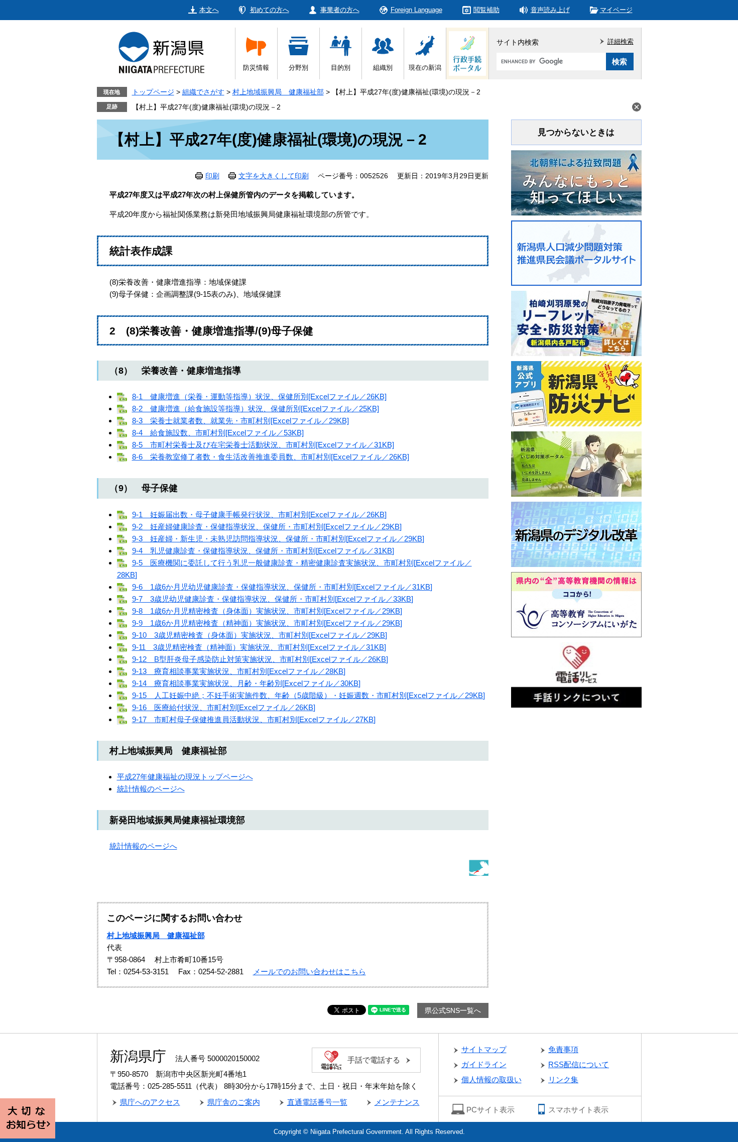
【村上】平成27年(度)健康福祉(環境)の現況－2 (206, 107)
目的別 (340, 67)
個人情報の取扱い (491, 1079)
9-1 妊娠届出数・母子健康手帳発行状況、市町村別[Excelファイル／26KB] (259, 514)
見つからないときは (576, 132)
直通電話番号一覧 (317, 1102)
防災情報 (256, 67)
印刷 (212, 176)
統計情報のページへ (151, 788)
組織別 (383, 67)
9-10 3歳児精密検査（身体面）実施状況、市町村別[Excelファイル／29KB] (259, 635)
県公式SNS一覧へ (453, 1010)
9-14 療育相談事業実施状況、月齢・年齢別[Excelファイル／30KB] (246, 683)
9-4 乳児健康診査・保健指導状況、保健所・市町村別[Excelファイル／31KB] (263, 550)
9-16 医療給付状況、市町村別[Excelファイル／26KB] (223, 707)
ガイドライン (484, 1064)
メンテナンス (397, 1102)
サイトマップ (484, 1049)
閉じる (636, 106)
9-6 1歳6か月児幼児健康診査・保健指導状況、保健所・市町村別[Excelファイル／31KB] (282, 587)
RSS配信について (578, 1064)
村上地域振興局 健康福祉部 (278, 92)
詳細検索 (620, 41)
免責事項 (563, 1049)
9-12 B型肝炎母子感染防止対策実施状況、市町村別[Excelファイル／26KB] (260, 659)
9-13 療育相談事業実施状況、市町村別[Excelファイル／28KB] (238, 671)
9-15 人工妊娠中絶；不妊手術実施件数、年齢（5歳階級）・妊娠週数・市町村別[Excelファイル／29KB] (308, 695)
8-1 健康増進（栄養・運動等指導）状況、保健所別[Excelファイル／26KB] (259, 396)
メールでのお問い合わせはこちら (309, 971)
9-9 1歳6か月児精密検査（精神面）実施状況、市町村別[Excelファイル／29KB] (267, 623)
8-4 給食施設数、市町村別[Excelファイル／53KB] (218, 432)
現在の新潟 (425, 67)
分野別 (298, 67)
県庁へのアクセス (150, 1102)
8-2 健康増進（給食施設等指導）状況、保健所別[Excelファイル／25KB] (255, 408)
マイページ (616, 10)
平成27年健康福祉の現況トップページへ (185, 776)
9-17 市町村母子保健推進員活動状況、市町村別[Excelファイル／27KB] (254, 719)
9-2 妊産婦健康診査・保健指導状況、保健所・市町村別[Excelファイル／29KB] (267, 526)
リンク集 (563, 1079)
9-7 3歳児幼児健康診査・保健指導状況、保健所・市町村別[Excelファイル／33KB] (272, 599)
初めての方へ (269, 10)
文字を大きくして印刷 (273, 176)
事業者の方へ (339, 10)
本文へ (209, 10)
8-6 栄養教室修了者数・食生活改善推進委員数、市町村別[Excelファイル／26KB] (270, 456)
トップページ (153, 92)
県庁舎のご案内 (233, 1102)
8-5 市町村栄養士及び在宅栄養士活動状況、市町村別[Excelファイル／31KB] (263, 444)
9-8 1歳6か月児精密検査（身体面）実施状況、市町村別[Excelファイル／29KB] (267, 611)
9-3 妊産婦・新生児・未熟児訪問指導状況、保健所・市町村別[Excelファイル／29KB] (278, 538)
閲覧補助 (486, 10)
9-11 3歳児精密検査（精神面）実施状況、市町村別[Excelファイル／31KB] (259, 647)
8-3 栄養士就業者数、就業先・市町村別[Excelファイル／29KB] (240, 420)
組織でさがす (203, 92)
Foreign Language (416, 10)
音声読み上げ (550, 10)
